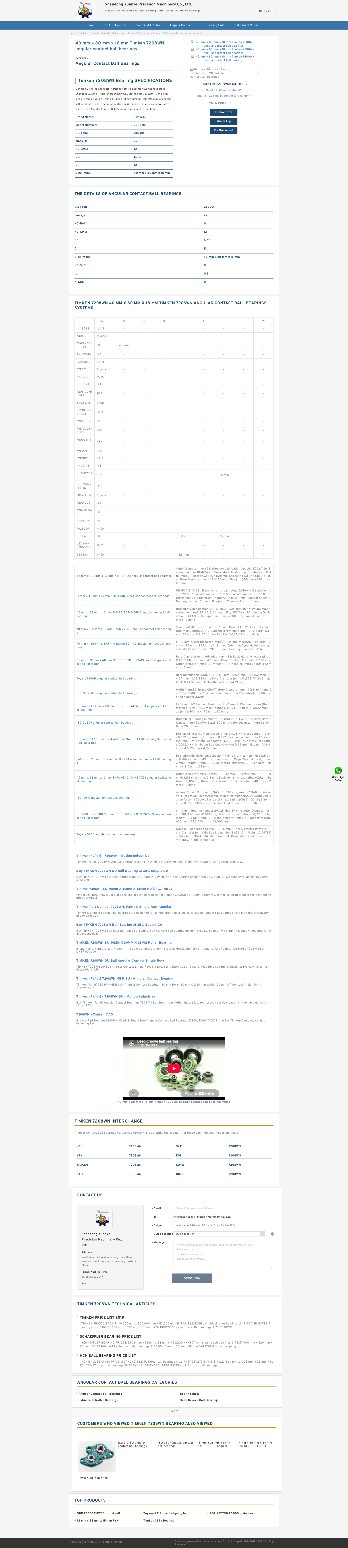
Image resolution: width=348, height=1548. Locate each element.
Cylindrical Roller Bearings (251, 25)
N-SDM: (79, 282)
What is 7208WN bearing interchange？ (224, 96)
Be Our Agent (223, 130)
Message (158, 1242)
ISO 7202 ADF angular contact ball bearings (106, 693)
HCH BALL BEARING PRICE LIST (108, 1356)
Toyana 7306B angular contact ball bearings (106, 679)
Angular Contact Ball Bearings (185, 25)
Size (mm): (83, 173)
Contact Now (224, 112)
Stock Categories (115, 25)
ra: (76, 274)
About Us (75, 1541)
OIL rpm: (81, 133)
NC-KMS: (81, 149)
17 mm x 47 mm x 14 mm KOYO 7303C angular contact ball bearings (122, 596)
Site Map (104, 1541)
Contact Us (90, 1541)
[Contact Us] (338, 774)
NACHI (81, 1174)
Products (84, 33)
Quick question (163, 1234)
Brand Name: (84, 117)
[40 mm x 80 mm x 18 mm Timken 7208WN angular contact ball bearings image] (223, 44)
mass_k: (81, 141)
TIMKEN (82, 1165)
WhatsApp (224, 121)
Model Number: (86, 125)
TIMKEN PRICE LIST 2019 (224, 103)
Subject (158, 1225)
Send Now (192, 1278)
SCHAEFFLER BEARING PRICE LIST (111, 1336)
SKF (179, 1146)
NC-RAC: (80, 224)
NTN (79, 1156)
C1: (77, 165)
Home (90, 25)
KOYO (180, 1165)
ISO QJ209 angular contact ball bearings (104, 723)
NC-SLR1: (81, 265)
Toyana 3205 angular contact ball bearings (105, 834)
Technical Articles (148, 25)
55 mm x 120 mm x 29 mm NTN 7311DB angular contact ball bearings (124, 576)
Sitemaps (117, 1541)
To (155, 1217)
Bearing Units (216, 25)
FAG (178, 1156)
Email (156, 1208)
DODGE (181, 1174)
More (174, 1411)
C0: (77, 157)
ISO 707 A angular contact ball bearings (103, 798)
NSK (79, 1146)
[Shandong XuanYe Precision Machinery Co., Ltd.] (86, 10)
